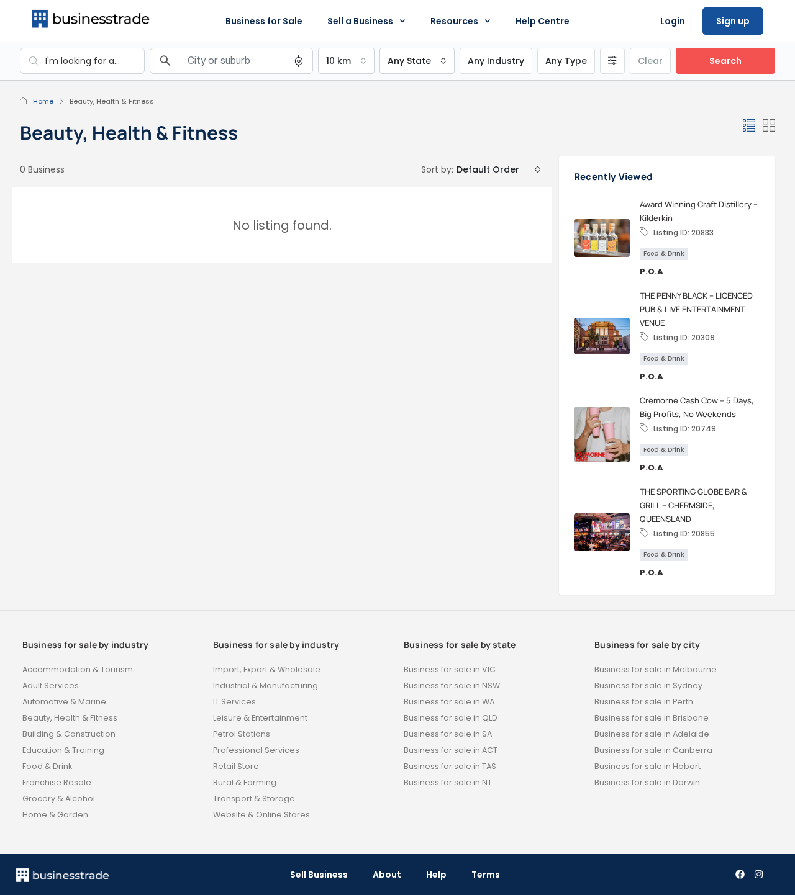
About (387, 874)
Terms (485, 874)
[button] (749, 126)
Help (436, 874)
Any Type (566, 61)
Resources (454, 21)
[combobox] (346, 61)
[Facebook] (739, 874)
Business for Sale (263, 21)
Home (43, 101)
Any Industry (496, 61)
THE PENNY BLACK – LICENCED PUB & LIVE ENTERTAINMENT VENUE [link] (696, 309)
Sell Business (319, 874)
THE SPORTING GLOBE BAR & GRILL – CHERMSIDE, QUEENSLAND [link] (693, 505)
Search (725, 61)
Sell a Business (360, 21)
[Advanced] (612, 61)
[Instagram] (758, 874)
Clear (650, 61)
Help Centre (543, 21)
